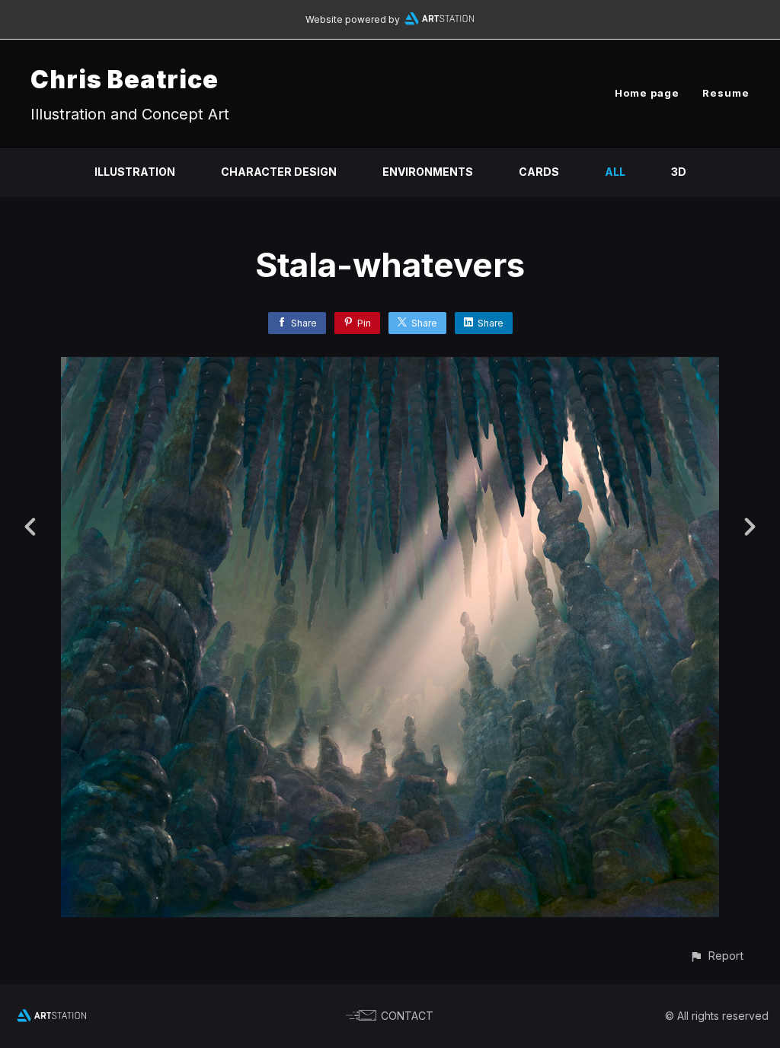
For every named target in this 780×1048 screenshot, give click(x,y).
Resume (726, 93)
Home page (647, 93)
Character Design (279, 171)
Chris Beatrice (124, 79)
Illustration (134, 171)
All (615, 171)
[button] (716, 955)
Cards (539, 171)
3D (678, 171)
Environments (427, 171)
